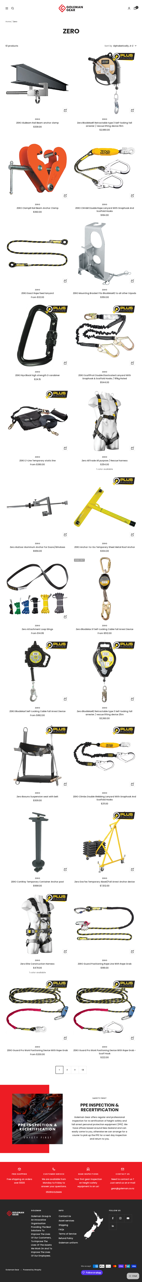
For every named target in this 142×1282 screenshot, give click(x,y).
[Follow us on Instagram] (120, 1218)
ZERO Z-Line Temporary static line (37, 460)
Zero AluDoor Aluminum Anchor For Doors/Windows (37, 547)
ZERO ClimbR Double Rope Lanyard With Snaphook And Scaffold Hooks (104, 210)
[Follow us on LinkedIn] (113, 1226)
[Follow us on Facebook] (113, 1218)
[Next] (83, 1070)
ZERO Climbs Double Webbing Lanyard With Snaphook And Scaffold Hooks (104, 798)
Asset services (66, 1220)
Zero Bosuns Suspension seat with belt (37, 796)
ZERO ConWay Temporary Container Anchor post (37, 881)
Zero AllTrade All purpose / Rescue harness (105, 460)
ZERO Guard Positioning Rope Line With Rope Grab (104, 963)
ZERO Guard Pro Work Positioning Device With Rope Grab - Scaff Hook (104, 1052)
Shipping (63, 1225)
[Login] (129, 8)
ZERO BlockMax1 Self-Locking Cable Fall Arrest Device (37, 711)
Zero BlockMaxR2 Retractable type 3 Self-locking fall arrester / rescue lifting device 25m (104, 713)
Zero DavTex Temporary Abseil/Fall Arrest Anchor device (104, 881)
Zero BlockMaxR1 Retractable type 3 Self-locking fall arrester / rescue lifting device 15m (104, 124)
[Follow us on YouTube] (128, 1218)
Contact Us (65, 1216)
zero (37, 372)
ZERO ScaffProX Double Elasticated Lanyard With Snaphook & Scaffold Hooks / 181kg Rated (104, 377)
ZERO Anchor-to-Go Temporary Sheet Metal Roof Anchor (104, 547)
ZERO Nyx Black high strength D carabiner (37, 375)
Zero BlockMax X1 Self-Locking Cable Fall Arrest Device (104, 629)
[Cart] (135, 8)
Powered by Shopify (32, 1269)
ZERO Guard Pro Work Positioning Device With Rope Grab (37, 1050)
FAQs (61, 1229)
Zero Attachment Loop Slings (37, 629)
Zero (37, 119)
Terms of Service (67, 1233)
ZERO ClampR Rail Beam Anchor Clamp (37, 208)
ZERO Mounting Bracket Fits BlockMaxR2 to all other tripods (104, 293)
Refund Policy (66, 1238)
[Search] (12, 8)
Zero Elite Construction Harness (37, 963)
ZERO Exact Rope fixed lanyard (37, 293)
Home (8, 21)
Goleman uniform (68, 1242)
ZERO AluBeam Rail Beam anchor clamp (37, 122)
